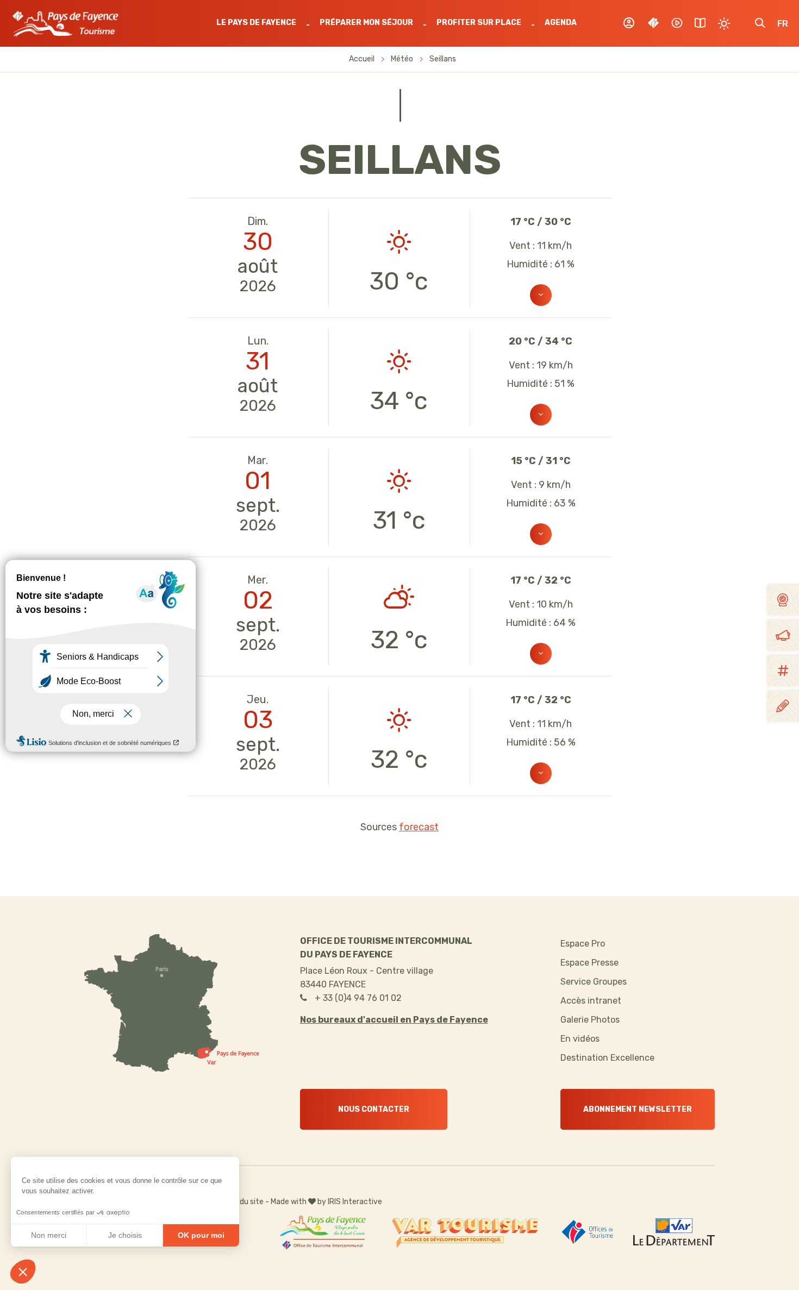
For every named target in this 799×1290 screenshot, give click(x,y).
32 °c (399, 639)
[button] (23, 1271)
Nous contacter (373, 1109)
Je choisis (125, 1235)
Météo (402, 59)
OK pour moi (201, 1235)
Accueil (361, 59)
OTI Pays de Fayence (65, 23)
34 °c (399, 400)
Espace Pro (582, 943)
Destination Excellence (607, 1058)
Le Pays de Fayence (256, 22)
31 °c (399, 520)
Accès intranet (590, 1000)
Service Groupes (593, 981)
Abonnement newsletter (637, 1109)
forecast (419, 827)
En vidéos (580, 1039)
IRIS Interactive (355, 1201)
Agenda (561, 22)
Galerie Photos (590, 1020)
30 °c (399, 281)
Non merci (48, 1235)
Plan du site (243, 1201)
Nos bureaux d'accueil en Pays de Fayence (394, 1020)
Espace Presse (589, 962)
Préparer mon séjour (366, 22)
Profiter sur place (478, 22)
